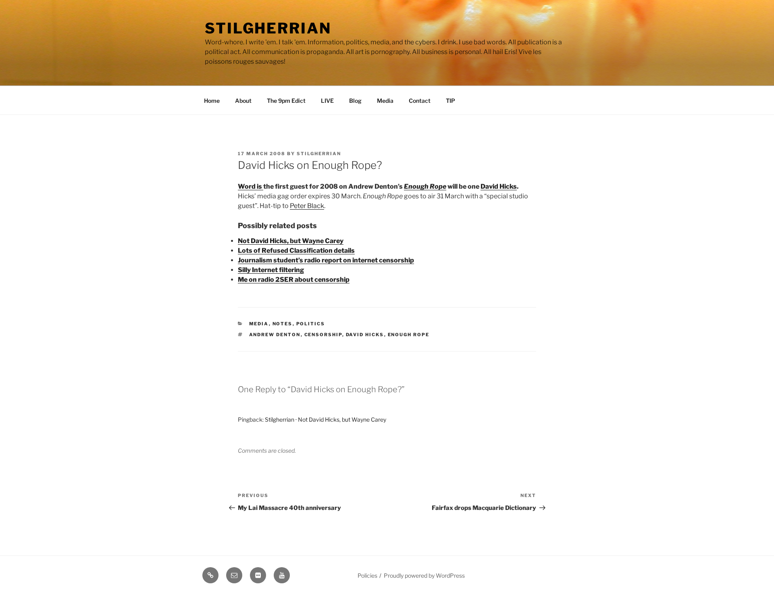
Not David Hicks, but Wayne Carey (290, 241)
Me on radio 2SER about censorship (294, 279)
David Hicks (499, 186)
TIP (450, 100)
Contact (420, 100)
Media (385, 100)
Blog (355, 100)
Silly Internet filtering (271, 270)
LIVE (327, 100)
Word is (250, 186)
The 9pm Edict (286, 100)
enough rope (409, 334)
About (243, 100)
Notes (283, 324)
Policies (367, 575)
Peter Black (307, 206)
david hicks (365, 334)
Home (212, 100)
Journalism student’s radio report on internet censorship (326, 260)
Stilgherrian (268, 28)
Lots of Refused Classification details (296, 250)
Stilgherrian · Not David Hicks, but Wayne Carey (325, 419)
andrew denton (275, 334)
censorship (323, 334)
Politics (310, 324)
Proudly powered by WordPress (424, 575)
